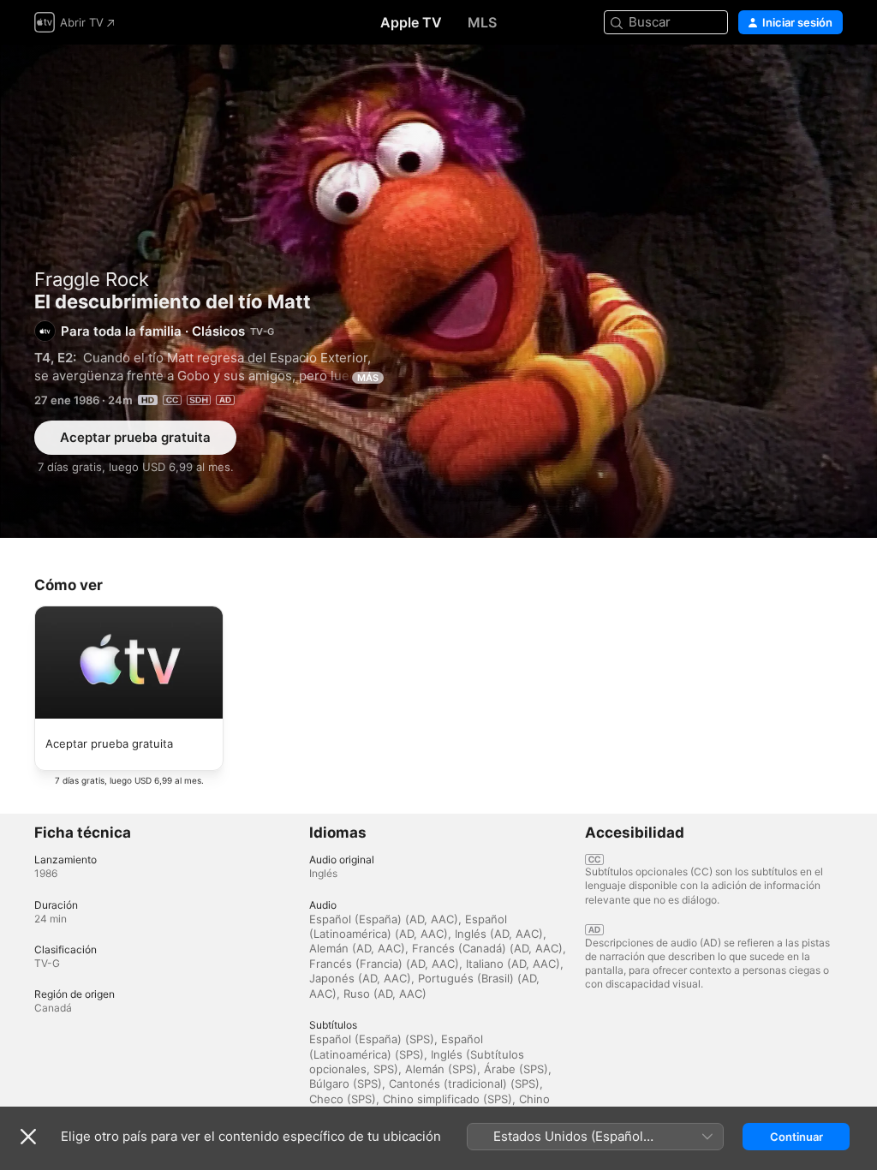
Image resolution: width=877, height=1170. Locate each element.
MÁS (368, 378)
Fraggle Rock (91, 279)
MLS (482, 22)
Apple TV (411, 22)
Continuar (796, 1136)
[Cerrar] (28, 1136)
